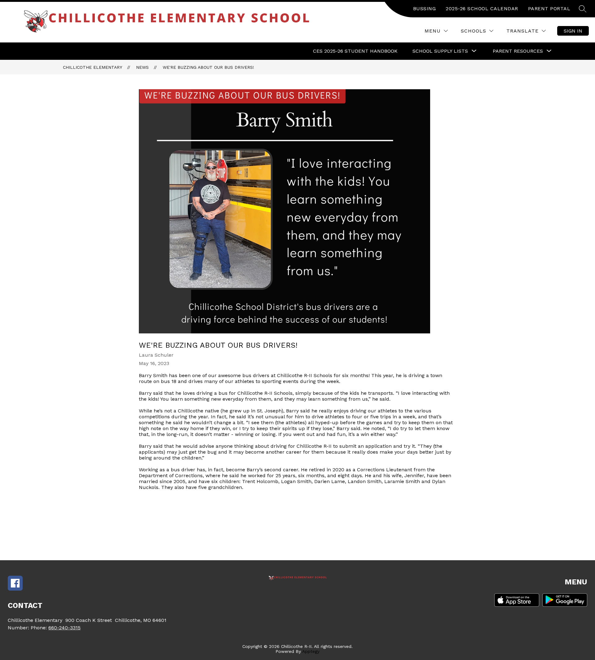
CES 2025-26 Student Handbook (355, 51)
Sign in (573, 31)
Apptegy (311, 651)
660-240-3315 (64, 628)
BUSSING (424, 8)
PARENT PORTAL (549, 8)
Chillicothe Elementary (92, 67)
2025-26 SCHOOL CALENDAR (482, 8)
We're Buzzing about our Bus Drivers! (208, 67)
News (142, 67)
